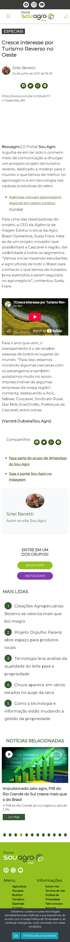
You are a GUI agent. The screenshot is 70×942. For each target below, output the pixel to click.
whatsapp (35, 565)
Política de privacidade (39, 935)
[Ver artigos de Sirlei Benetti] (7, 70)
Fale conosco (54, 903)
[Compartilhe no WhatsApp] (51, 442)
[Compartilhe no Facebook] (37, 442)
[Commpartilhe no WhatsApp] (38, 86)
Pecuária (17, 890)
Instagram (35, 576)
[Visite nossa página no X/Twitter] (30, 86)
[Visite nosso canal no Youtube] (42, 5)
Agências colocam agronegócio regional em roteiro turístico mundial (35, 203)
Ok (16, 936)
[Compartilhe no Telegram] (45, 86)
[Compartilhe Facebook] (23, 86)
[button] (4, 834)
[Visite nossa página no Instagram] (34, 5)
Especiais (18, 903)
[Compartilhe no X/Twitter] (44, 442)
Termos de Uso (55, 890)
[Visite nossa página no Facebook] (26, 5)
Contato (17, 908)
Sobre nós (52, 886)
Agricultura (19, 886)
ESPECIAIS (13, 31)
